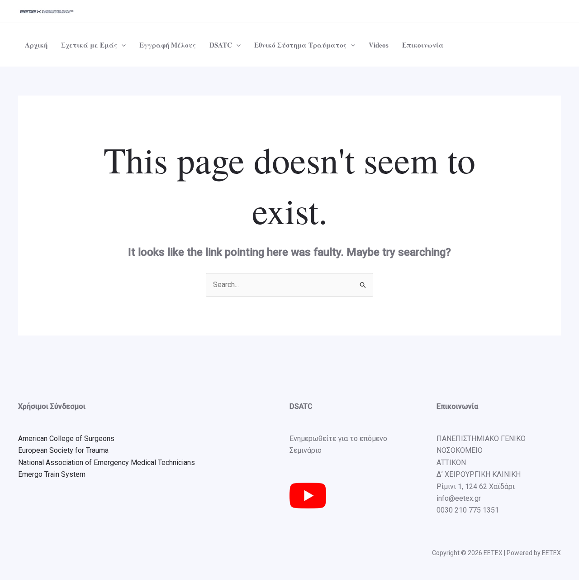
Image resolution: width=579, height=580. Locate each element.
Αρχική (36, 45)
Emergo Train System (51, 474)
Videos (379, 45)
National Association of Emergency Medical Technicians (106, 462)
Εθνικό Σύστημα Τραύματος (300, 45)
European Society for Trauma (63, 450)
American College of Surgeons (66, 438)
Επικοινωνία (423, 45)
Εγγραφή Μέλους (167, 45)
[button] (121, 45)
